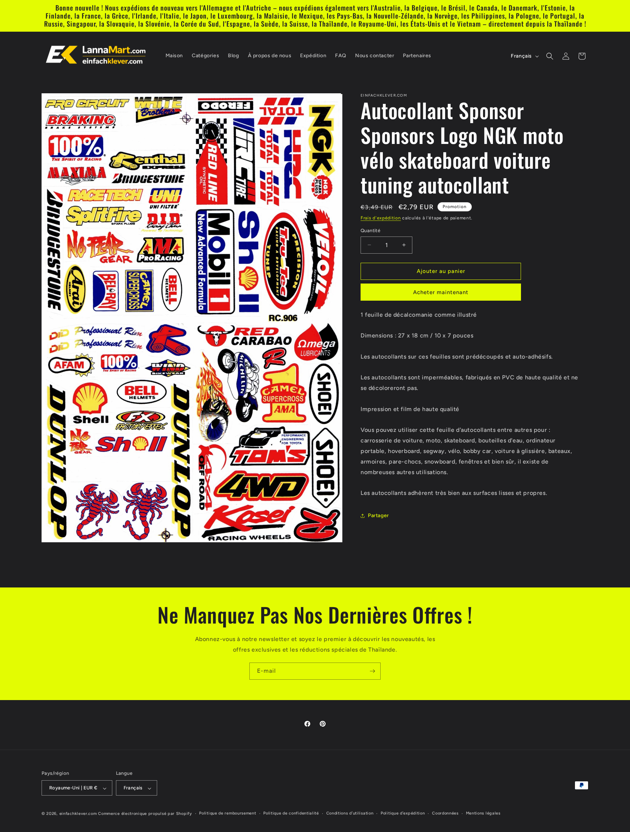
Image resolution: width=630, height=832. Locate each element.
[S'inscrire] (372, 671)
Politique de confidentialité (291, 813)
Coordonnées (445, 813)
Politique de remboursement (227, 813)
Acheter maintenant (440, 292)
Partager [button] (378, 515)
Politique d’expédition (403, 813)
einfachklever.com (78, 814)
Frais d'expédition (381, 217)
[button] (550, 56)
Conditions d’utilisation (350, 813)
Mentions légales (483, 813)
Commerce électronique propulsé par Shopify (145, 814)
